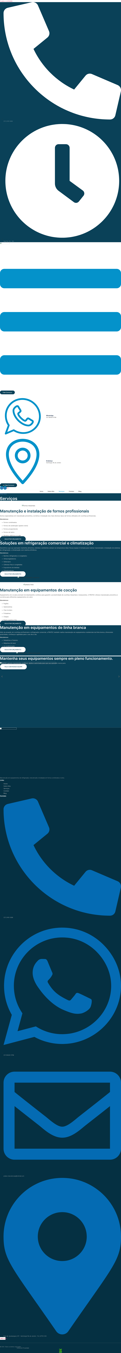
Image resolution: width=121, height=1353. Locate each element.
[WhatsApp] (22, 438)
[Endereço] (22, 483)
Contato (71, 491)
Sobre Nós (51, 491)
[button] (2, 676)
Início (41, 491)
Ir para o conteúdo (6, 1)
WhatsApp (49, 415)
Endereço (49, 461)
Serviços (61, 491)
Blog (79, 491)
